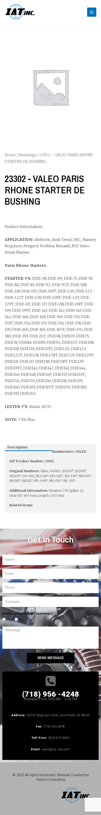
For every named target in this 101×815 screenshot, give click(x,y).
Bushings (27, 154)
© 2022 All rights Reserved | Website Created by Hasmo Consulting (50, 777)
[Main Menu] (91, 12)
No (21, 620)
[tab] (28, 447)
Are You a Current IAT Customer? (27, 613)
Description (17, 447)
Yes (9, 620)
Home (10, 154)
